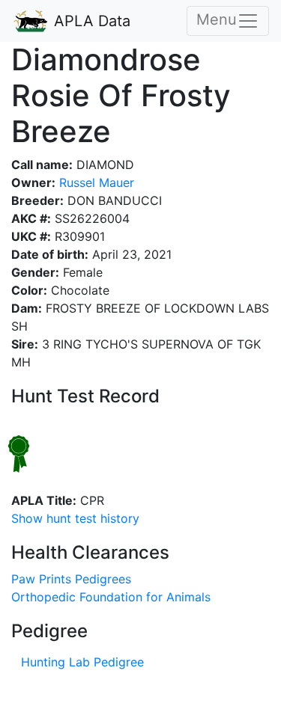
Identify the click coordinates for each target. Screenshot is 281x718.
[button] (75, 518)
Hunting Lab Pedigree (82, 661)
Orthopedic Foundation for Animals (111, 596)
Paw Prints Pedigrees (71, 578)
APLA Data (89, 21)
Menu (216, 19)
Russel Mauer (94, 182)
